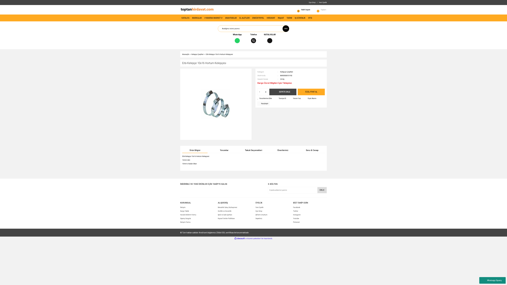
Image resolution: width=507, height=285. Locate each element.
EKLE (322, 190)
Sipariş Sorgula (185, 218)
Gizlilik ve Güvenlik (224, 211)
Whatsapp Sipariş (494, 280)
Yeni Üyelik (259, 207)
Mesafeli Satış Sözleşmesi (227, 207)
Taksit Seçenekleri (253, 150)
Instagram (297, 215)
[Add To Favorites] (264, 98)
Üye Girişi (258, 211)
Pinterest (296, 222)
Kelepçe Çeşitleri (286, 72)
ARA (285, 29)
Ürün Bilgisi (195, 150)
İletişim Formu (185, 222)
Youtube (296, 218)
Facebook (296, 207)
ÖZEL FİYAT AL (311, 92)
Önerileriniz (282, 150)
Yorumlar (224, 150)
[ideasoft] (239, 238)
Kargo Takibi (184, 211)
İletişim (183, 207)
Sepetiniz (258, 218)
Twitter (295, 211)
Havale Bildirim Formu (188, 215)
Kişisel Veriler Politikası (226, 218)
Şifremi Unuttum (261, 215)
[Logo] (197, 10)
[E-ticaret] (253, 238)
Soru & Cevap (312, 150)
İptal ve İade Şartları (225, 215)
